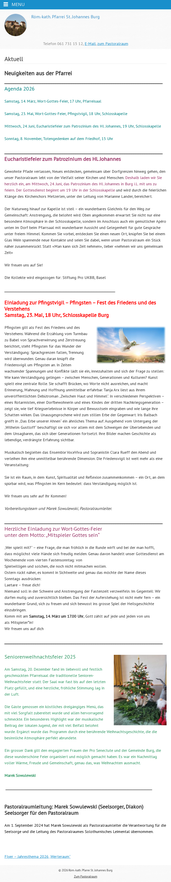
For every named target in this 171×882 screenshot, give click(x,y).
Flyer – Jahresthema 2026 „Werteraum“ (37, 856)
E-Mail (90, 43)
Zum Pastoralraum (85, 876)
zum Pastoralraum (112, 43)
